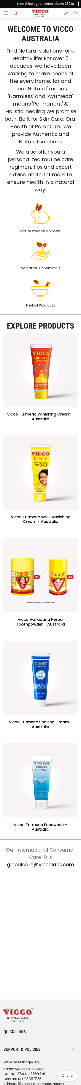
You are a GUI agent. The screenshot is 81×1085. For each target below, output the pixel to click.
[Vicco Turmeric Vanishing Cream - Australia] (40, 370)
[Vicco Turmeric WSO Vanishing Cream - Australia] (40, 472)
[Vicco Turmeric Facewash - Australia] (40, 780)
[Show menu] (5, 13)
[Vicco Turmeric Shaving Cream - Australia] (40, 678)
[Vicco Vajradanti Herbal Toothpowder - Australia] (40, 575)
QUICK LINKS (14, 1031)
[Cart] (74, 13)
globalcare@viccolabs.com (40, 864)
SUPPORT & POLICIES (22, 1049)
